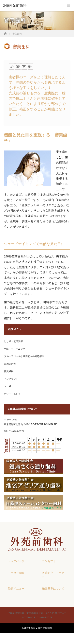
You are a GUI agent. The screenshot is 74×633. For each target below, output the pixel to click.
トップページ (16, 561)
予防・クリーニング (14, 348)
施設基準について (53, 588)
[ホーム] (5, 32)
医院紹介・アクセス (53, 574)
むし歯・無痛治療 (13, 341)
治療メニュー (16, 588)
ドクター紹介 (16, 572)
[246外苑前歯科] (31, 5)
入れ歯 (7, 386)
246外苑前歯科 (44, 627)
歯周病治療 (10, 363)
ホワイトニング (12, 394)
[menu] (68, 5)
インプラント (11, 379)
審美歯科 (8, 371)
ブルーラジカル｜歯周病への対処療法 (24, 356)
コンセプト (49, 561)
